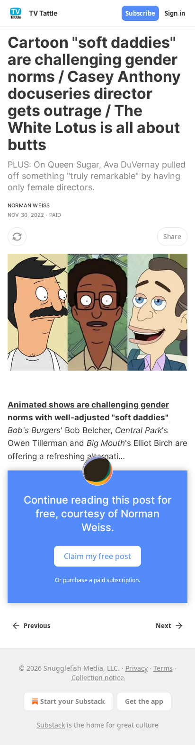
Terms (163, 668)
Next (163, 625)
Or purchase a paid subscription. (97, 580)
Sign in (175, 13)
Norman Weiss (29, 205)
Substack (50, 724)
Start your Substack (72, 701)
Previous (37, 625)
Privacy (136, 668)
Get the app (144, 701)
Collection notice (97, 677)
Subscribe (140, 13)
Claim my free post (97, 555)
